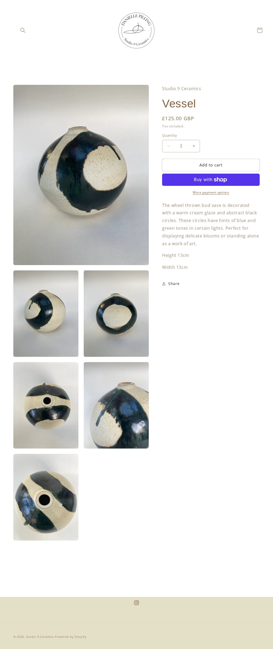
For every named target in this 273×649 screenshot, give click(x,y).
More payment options (211, 192)
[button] (23, 30)
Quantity (169, 135)
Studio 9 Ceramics (40, 637)
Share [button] (173, 283)
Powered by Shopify (71, 637)
